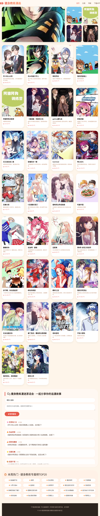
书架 (89, 3)
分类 (83, 3)
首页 (77, 3)
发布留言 (12, 414)
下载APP (97, 3)
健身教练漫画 (12, 3)
